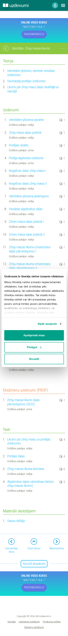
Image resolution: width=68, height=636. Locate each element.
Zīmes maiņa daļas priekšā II (27, 234)
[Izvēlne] (63, 5)
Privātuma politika (52, 621)
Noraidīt (34, 358)
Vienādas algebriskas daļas (26, 209)
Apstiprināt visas (34, 335)
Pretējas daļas (16, 456)
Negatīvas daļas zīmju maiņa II (28, 183)
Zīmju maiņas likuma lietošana (25, 469)
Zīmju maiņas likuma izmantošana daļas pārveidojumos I (29, 249)
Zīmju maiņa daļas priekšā (25, 132)
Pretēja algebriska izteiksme (26, 158)
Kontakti (12, 621)
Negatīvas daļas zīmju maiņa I (27, 171)
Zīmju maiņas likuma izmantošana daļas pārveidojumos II (29, 266)
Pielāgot (32, 347)
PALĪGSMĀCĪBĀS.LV (34, 34)
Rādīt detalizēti (47, 323)
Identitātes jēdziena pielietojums (29, 196)
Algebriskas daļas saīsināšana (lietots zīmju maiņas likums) (30, 484)
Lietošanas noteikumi (29, 621)
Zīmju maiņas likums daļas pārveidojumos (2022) (23, 402)
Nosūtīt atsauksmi (34, 564)
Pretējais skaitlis (18, 145)
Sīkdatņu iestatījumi (34, 627)
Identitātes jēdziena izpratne (26, 120)
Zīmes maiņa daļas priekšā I (26, 222)
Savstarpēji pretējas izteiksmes (26, 81)
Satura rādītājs (16, 521)
